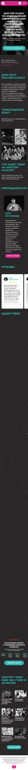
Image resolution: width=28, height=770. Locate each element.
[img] (4, 3)
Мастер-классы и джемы (9, 62)
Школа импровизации (8, 60)
